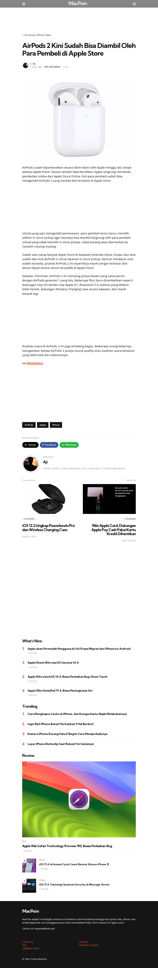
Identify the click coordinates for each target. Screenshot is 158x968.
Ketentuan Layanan (88, 945)
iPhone (40, 35)
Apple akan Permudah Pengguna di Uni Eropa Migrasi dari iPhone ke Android (79, 648)
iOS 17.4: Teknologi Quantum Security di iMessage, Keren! (74, 884)
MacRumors (35, 363)
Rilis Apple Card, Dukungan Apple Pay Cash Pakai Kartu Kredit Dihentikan (113, 529)
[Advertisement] (79, 18)
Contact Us (27, 941)
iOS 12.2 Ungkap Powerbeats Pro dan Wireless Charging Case (48, 527)
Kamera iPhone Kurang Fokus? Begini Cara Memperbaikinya (67, 734)
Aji (34, 63)
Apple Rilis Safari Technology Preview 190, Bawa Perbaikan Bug (67, 846)
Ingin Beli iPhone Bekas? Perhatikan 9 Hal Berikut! (61, 724)
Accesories (30, 35)
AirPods (29, 424)
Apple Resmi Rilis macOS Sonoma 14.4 (53, 662)
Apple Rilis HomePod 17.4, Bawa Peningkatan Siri (60, 690)
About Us (83, 941)
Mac (24, 841)
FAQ (24, 945)
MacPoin (78, 3)
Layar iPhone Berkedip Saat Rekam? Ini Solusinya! (61, 744)
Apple (43, 424)
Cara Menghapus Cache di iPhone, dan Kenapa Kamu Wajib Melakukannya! (77, 714)
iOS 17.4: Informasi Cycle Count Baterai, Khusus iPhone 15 (74, 864)
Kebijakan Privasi (30, 948)
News (48, 35)
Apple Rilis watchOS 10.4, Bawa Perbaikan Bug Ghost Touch (67, 676)
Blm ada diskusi (52, 66)
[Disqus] (79, 588)
